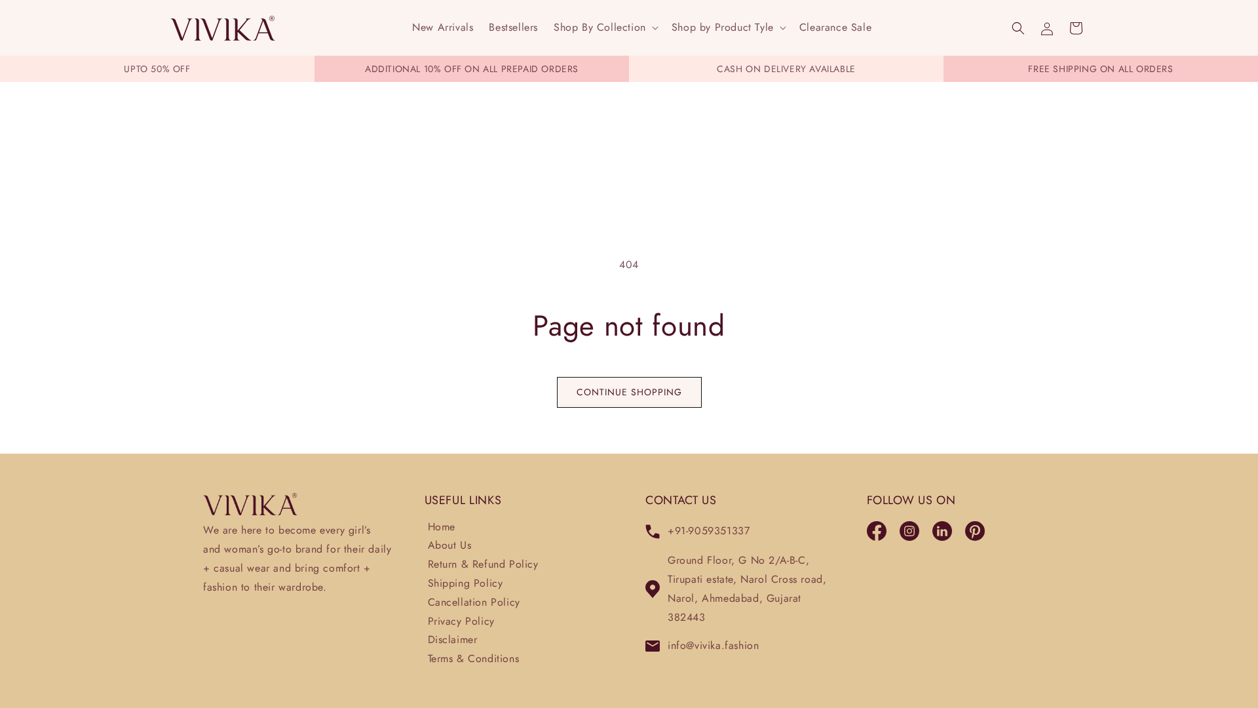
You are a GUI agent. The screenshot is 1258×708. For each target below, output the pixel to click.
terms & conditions (474, 658)
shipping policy (465, 583)
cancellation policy (474, 602)
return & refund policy (483, 564)
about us (450, 545)
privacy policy (461, 621)
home (441, 526)
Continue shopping (629, 392)
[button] (605, 28)
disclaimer (453, 639)
